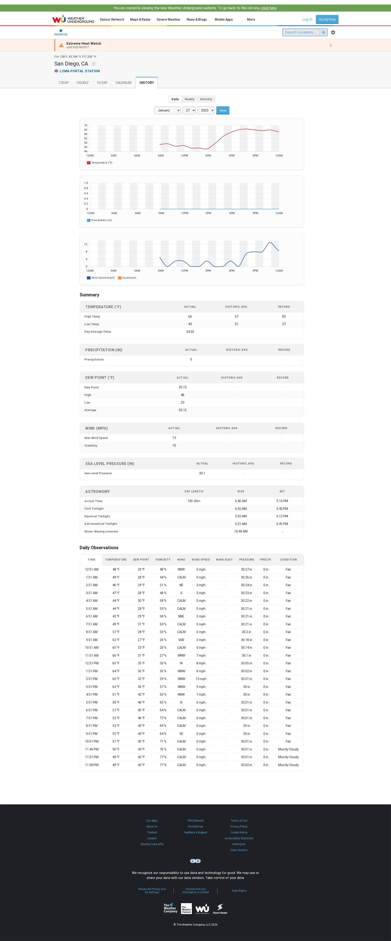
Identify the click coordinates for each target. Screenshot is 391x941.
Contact (152, 832)
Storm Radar (220, 908)
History (147, 83)
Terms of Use (239, 820)
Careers (152, 838)
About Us (152, 826)
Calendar (123, 83)
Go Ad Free (327, 19)
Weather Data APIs (152, 844)
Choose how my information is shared (195, 891)
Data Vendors (239, 850)
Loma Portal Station (80, 71)
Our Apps (152, 820)
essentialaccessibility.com (195, 861)
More (251, 19)
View (222, 110)
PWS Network (195, 820)
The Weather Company (170, 908)
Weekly (189, 99)
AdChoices (239, 844)
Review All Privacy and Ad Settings (152, 891)
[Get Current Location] (323, 32)
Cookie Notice (239, 832)
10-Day (102, 83)
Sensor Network (112, 19)
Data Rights (239, 890)
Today (63, 83)
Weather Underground (202, 908)
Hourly (83, 83)
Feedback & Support (195, 832)
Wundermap (195, 826)
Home (73, 18)
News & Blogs (197, 19)
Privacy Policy (239, 826)
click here (269, 8)
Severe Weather (168, 19)
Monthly (206, 99)
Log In (307, 19)
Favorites (60, 34)
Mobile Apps (224, 19)
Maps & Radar (140, 19)
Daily (175, 99)
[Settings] (333, 32)
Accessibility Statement (239, 838)
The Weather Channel (186, 908)
